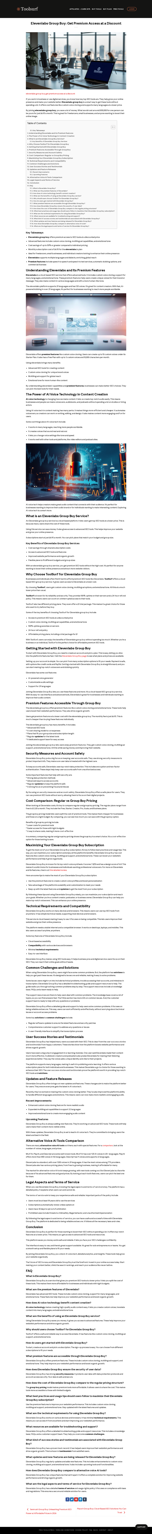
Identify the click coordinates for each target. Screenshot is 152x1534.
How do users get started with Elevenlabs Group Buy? (53, 201)
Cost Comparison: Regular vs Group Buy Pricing (49, 155)
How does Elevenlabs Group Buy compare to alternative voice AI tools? (60, 224)
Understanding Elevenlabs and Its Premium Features (51, 133)
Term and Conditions (65, 1530)
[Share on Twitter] (72, 1499)
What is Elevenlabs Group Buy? (44, 188)
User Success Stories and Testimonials (46, 166)
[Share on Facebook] (67, 1499)
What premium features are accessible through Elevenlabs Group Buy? (59, 203)
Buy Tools (96, 9)
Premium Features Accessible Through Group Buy (50, 150)
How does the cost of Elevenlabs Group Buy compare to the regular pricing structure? (65, 208)
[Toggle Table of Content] (112, 127)
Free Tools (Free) (46, 1530)
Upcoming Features (40, 174)
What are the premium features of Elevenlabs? (50, 191)
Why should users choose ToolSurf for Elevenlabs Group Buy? (55, 198)
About (110, 1530)
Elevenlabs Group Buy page (74, 656)
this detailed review (58, 870)
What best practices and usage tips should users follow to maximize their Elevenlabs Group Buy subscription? (74, 211)
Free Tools (118, 9)
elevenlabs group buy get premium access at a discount (50, 93)
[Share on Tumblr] (85, 1499)
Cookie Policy (81, 1530)
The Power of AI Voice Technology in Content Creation (51, 136)
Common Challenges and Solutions (44, 164)
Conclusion (34, 183)
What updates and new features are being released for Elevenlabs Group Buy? (63, 221)
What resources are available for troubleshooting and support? (57, 216)
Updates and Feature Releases (43, 169)
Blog (95, 1530)
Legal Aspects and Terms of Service (45, 180)
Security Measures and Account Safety (45, 153)
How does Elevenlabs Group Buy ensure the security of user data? (57, 206)
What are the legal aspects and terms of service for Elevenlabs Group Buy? (61, 226)
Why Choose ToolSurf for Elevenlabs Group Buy (49, 144)
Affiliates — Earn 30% (80, 9)
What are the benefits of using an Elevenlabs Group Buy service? (57, 196)
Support (141, 1527)
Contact (102, 1530)
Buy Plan (107, 9)
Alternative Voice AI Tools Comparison (46, 177)
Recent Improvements (41, 172)
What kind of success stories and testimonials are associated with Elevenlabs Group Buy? (67, 218)
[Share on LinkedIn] (80, 1499)
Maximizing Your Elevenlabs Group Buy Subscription (51, 158)
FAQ (31, 186)
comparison (107, 1145)
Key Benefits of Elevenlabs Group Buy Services (49, 141)
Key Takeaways (39, 130)
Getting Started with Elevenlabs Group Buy (47, 147)
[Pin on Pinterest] (76, 1499)
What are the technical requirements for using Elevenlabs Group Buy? (59, 214)
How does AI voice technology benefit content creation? (54, 193)
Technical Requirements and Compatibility (48, 161)
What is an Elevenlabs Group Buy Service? (46, 139)
